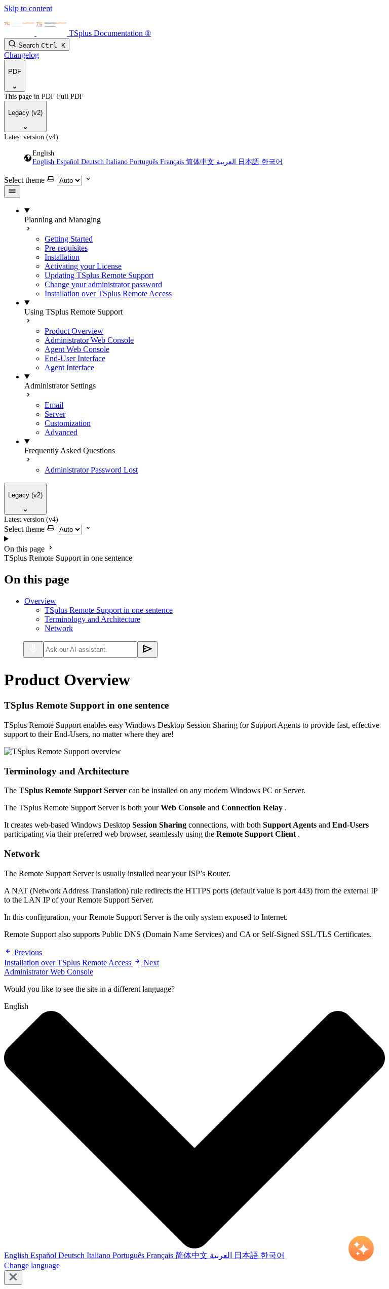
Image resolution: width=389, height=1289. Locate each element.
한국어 (272, 162)
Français (173, 162)
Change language (32, 1265)
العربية (227, 162)
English (44, 162)
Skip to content (28, 8)
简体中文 (201, 162)
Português (145, 162)
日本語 (249, 162)
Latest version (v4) (31, 137)
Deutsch (93, 162)
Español (68, 162)
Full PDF (70, 96)
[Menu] (12, 191)
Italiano (118, 162)
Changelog (21, 55)
